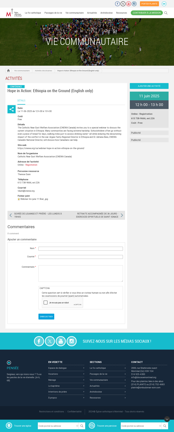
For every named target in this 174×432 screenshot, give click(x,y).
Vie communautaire (75, 12)
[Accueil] (14, 12)
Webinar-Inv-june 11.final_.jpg (34, 199)
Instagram (134, 3)
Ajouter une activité (149, 86)
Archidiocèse (106, 12)
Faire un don (109, 3)
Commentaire (28, 266)
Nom (32, 248)
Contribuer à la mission (147, 12)
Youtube (128, 3)
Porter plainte (149, 3)
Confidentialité (74, 411)
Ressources (121, 12)
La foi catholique (33, 12)
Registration (145, 114)
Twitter (123, 3)
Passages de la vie (53, 12)
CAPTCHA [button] (45, 288)
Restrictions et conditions (51, 411)
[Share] (11, 109)
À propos (52, 397)
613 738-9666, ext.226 (29, 182)
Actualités (92, 12)
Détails (21, 100)
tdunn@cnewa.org (26, 190)
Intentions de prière (57, 391)
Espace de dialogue (57, 368)
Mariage (52, 380)
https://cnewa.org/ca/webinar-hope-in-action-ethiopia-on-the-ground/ (51, 148)
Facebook (117, 3)
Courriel (30, 256)
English (164, 3)
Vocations (53, 374)
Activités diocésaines (43, 70)
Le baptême (54, 385)
